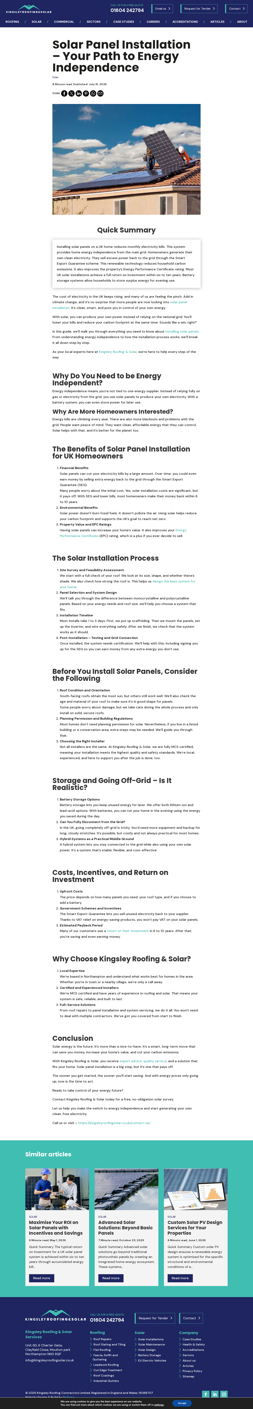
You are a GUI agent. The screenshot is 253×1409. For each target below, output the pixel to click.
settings (159, 1405)
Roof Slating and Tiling (110, 1344)
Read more (41, 1278)
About (242, 22)
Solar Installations (151, 1339)
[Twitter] (71, 93)
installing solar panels (182, 331)
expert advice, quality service (143, 1061)
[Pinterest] (86, 93)
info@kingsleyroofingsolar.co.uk (49, 1360)
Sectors (94, 22)
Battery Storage (149, 1355)
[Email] (100, 93)
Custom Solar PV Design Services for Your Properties (195, 1227)
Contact (235, 9)
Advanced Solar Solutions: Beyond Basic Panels (125, 1227)
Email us (160, 9)
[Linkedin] (79, 93)
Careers (153, 22)
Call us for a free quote (127, 8)
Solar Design (147, 1350)
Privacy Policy (192, 1371)
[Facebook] (64, 93)
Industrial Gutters (106, 1381)
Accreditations (185, 22)
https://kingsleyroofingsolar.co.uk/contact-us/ (114, 1123)
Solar (55, 77)
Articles (217, 22)
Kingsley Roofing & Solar (118, 352)
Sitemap (188, 1376)
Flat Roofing (102, 1350)
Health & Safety (194, 1344)
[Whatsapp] (93, 93)
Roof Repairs (102, 1339)
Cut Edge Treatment (108, 1370)
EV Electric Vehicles (152, 1360)
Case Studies (123, 22)
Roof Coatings (104, 1375)
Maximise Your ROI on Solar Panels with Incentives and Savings (56, 1227)
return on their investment (128, 931)
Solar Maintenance (151, 1344)
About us (189, 1360)
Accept (182, 1403)
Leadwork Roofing (106, 1365)
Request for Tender (197, 9)
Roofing (12, 22)
